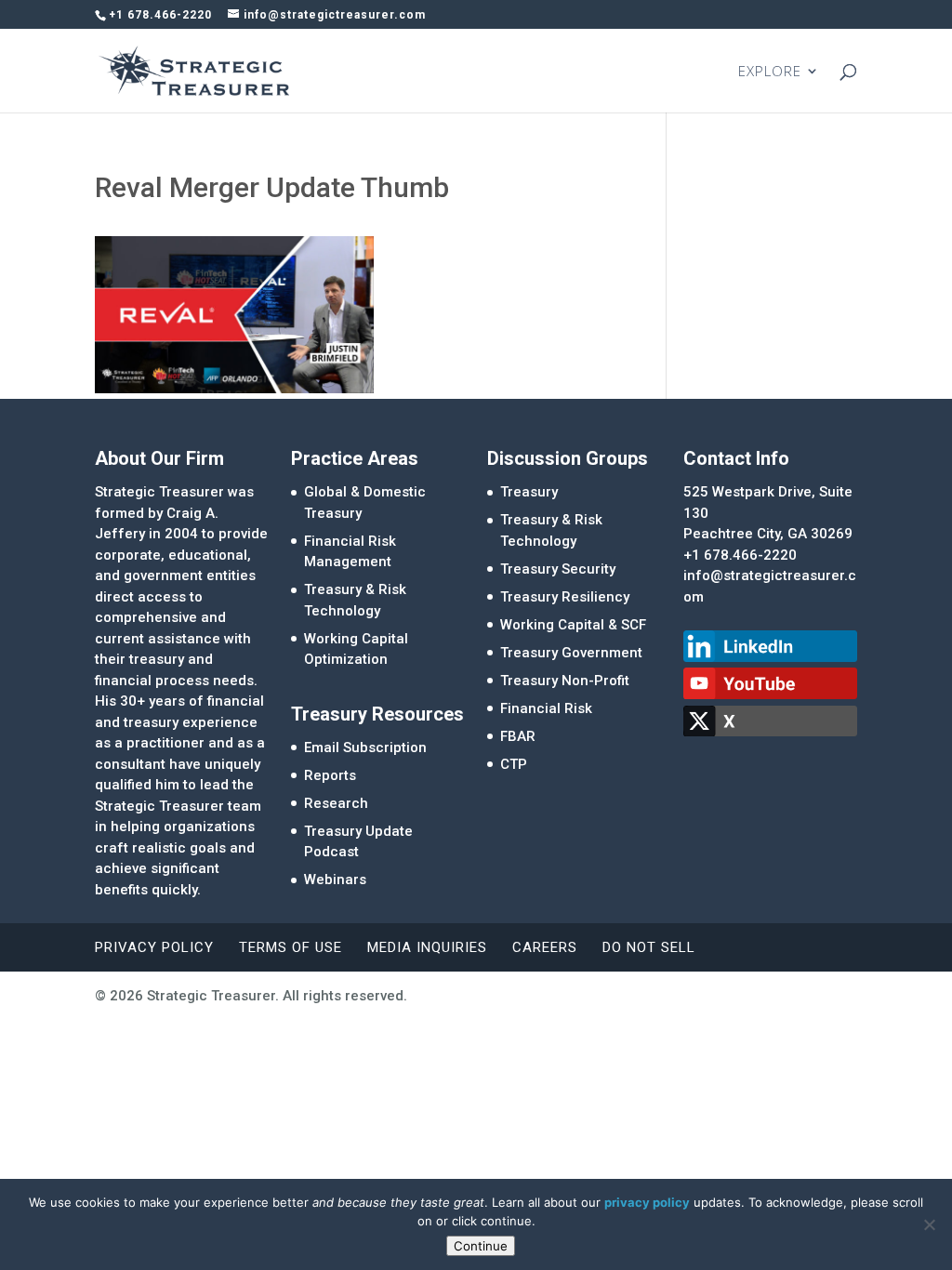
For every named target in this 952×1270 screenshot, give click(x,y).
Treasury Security (557, 569)
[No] (928, 1224)
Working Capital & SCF (573, 624)
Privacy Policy (154, 947)
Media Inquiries (427, 947)
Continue (481, 1245)
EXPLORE (769, 72)
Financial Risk (546, 708)
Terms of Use (290, 947)
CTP (513, 764)
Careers (544, 947)
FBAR (518, 736)
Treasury (529, 491)
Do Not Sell (648, 947)
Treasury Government (571, 652)
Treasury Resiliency (564, 597)
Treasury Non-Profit (564, 680)
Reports (330, 775)
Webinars (335, 879)
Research (336, 803)
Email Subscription (365, 747)
